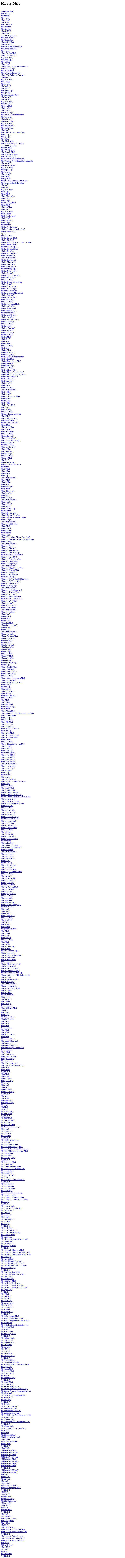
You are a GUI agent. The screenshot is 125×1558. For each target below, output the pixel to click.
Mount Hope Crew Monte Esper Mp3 (15, 537)
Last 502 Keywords (8, 632)
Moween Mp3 (6, 920)
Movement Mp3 (7, 751)
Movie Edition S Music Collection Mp (16, 797)
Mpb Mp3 (5, 1037)
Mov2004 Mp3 (7, 704)
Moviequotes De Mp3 (9, 839)
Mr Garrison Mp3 (8, 1235)
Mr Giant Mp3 (6, 1237)
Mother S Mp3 (6, 284)
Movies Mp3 (6, 841)
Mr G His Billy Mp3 (9, 1230)
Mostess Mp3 (6, 174)
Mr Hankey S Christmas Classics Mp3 (16, 1254)
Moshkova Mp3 (7, 90)
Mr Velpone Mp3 (7, 1419)
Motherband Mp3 (8, 299)
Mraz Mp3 (5, 1448)
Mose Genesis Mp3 (8, 55)
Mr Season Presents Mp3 (10, 1386)
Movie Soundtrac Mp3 (9, 817)
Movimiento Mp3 (8, 858)
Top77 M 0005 (7, 280)
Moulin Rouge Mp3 (8, 513)
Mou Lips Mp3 (7, 487)
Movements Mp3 (7, 768)
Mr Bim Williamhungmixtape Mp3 (14, 1151)
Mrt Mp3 (4, 1525)
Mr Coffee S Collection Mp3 (12, 1193)
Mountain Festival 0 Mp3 (11, 559)
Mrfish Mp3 (5, 1483)
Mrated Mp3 (6, 1444)
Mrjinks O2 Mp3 (7, 1499)
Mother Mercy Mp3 (8, 269)
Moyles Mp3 (6, 938)
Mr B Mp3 (5, 1129)
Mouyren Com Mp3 (8, 696)
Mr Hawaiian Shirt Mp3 (10, 1272)
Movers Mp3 (6, 775)
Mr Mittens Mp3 (7, 1327)
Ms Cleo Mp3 (6, 1554)
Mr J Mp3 (5, 1294)
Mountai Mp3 (6, 542)
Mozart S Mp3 (6, 977)
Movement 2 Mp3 (8, 755)
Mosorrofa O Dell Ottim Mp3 (12, 115)
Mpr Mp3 (4, 1096)
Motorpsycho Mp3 (8, 447)
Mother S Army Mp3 (9, 286)
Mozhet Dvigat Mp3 (9, 1008)
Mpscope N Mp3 (7, 1103)
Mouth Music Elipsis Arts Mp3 (13, 678)
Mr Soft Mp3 (6, 1400)
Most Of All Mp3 (7, 150)
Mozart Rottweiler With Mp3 (12, 973)
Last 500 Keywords (8, 984)
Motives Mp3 (6, 394)
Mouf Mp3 (5, 495)
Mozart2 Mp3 (6, 993)
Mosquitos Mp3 (7, 128)
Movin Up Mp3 (7, 867)
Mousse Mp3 (6, 652)
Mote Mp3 (5, 192)
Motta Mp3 (5, 469)
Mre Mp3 (4, 1481)
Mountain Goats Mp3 (9, 561)
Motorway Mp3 (7, 451)
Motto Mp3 (5, 473)
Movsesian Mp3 (7, 907)
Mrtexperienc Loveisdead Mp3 (13, 1529)
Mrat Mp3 (5, 1433)
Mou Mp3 (5, 484)
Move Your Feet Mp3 (9, 737)
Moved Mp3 (6, 740)
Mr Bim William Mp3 (9, 1144)
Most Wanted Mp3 (8, 156)
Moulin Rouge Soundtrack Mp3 (13, 517)
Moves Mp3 (5, 777)
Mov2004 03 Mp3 (8, 707)
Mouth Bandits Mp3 (9, 667)
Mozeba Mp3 (6, 999)
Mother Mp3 (6, 225)
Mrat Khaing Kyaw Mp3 (10, 1437)
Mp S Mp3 (5, 1015)
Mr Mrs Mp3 (6, 1329)
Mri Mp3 (4, 1492)
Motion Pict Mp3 (7, 366)
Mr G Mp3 (5, 1224)
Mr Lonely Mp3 (7, 1303)
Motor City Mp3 (7, 427)
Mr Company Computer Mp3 (12, 1197)
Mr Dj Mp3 (5, 1213)
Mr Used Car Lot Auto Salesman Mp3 (16, 1415)
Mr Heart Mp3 (6, 1276)
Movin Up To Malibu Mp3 (11, 872)
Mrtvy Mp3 (5, 1547)
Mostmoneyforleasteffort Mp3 (12, 183)
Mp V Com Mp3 (7, 1017)
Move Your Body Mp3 (10, 735)
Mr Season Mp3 (7, 1384)
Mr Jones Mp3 (6, 1301)
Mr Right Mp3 (6, 1367)
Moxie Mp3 (5, 924)
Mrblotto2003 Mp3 (8, 1463)
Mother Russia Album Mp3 (11, 282)
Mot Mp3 (4, 185)
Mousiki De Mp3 (7, 645)
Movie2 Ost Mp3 (7, 834)
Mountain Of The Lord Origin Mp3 (14, 579)
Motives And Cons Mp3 (10, 396)
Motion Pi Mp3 (7, 363)
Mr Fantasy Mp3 (7, 1219)
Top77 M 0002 (7, 742)
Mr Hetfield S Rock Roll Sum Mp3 (14, 1287)
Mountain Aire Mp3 (8, 548)
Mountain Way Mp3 (9, 601)
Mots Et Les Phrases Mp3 (11, 465)
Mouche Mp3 (6, 493)
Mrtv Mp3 (5, 1543)
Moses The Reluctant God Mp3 (13, 75)
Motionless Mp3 (7, 381)
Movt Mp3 (5, 909)
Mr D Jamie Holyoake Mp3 (11, 1208)
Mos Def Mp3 (6, 24)
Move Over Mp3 (7, 726)
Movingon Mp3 (7, 891)
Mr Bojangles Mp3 (8, 1162)
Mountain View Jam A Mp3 (11, 599)
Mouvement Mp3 (7, 691)
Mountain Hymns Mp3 (10, 570)
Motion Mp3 (6, 350)
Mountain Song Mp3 (9, 586)
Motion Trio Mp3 (7, 379)
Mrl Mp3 (4, 1507)
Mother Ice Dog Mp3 (9, 253)
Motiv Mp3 (5, 385)
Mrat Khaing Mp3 (8, 1435)
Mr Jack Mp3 (6, 1296)
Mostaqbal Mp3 (7, 170)
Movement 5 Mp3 (8, 762)
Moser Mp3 (5, 62)
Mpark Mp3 (5, 1032)
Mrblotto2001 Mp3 (8, 1459)
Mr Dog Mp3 (6, 1215)
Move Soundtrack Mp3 (10, 729)
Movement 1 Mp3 (8, 753)
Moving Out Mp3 (8, 885)
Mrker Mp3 (5, 1505)
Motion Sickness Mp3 (9, 377)
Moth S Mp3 (6, 214)
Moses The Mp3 (7, 71)
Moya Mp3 (5, 933)
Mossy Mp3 (5, 137)
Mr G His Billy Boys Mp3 (11, 1232)
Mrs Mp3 (4, 1514)
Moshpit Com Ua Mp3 (10, 95)
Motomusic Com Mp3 (9, 423)
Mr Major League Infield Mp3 (12, 1318)
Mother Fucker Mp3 (9, 244)
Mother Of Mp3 (7, 273)
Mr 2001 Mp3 (6, 1114)
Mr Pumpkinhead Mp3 (10, 1362)
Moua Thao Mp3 (7, 491)
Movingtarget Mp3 (8, 894)
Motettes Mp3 (6, 207)
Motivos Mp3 (6, 401)
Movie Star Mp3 (7, 823)
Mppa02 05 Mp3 (7, 1092)
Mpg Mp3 (5, 1067)
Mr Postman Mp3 (8, 1356)
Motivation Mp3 (7, 388)
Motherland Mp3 (7, 313)
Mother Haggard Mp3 (9, 249)
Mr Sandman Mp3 (8, 1378)
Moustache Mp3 (7, 658)
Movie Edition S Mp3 (9, 792)
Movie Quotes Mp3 (8, 812)
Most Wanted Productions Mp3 (13, 159)
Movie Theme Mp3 (8, 825)
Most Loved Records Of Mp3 (12, 143)
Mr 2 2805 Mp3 (7, 1111)
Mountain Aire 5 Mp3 (9, 550)
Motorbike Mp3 (7, 436)
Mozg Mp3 (5, 1001)
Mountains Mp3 (7, 603)
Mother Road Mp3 (8, 277)
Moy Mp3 (5, 931)
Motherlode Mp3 (7, 321)
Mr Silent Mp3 (6, 1393)
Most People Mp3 (8, 152)
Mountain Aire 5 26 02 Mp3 (12, 555)
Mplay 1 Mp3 (6, 1078)
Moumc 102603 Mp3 (9, 524)
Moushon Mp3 (6, 641)
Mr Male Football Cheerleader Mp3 (14, 1325)
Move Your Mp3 (7, 733)
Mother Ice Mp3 (7, 251)
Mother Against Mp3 (9, 227)
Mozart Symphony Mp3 (10, 988)
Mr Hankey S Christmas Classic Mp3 (15, 1252)
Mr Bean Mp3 (6, 1131)
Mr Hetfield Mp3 (7, 1279)
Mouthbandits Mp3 (8, 680)
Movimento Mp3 (7, 856)
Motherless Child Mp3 (9, 319)
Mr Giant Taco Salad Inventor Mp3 (14, 1239)
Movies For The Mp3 (9, 845)
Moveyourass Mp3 (8, 779)
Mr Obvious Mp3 (8, 1342)
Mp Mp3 (4, 1010)
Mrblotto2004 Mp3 (8, 1466)
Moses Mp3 (5, 64)
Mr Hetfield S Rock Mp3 (10, 1283)
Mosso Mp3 (5, 134)
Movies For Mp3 (7, 843)
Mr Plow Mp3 (6, 1353)
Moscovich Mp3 (7, 42)
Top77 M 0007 (7, 57)
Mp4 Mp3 (5, 1026)
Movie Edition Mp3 (8, 790)
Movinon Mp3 (6, 898)
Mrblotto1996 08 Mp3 (9, 1452)
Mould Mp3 (5, 502)
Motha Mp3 (5, 218)
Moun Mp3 (5, 526)
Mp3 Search (5, 13)
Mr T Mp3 (5, 1404)
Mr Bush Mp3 (6, 1173)
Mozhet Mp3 (6, 1004)
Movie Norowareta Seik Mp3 (12, 803)
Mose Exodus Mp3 (8, 53)
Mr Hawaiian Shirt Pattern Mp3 (13, 1274)
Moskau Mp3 (6, 97)
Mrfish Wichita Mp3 (9, 1485)
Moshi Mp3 (5, 88)
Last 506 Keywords (8, 145)
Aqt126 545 (5, 1468)
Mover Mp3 (5, 773)
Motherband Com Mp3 (10, 304)
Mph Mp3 (5, 1074)
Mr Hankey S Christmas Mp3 (12, 1250)
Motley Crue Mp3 (8, 405)
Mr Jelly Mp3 (6, 1298)
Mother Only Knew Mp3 (10, 275)
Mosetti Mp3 (6, 77)
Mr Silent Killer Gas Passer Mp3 (13, 1395)
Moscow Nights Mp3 (9, 49)
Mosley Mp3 (6, 110)
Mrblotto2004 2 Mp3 (9, 1472)
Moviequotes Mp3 (8, 836)
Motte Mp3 (5, 471)
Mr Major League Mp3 (10, 1316)
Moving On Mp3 (7, 883)
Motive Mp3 (6, 392)
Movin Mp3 (5, 861)
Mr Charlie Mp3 (7, 1184)
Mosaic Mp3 (6, 27)
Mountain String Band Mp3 (11, 590)
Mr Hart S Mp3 (7, 1259)
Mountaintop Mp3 (8, 612)
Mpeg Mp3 (5, 1052)
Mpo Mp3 (5, 1087)
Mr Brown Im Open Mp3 (11, 1166)
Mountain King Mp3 (9, 572)
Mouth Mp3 (5, 665)
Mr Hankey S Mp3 (8, 1246)
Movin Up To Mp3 (8, 869)
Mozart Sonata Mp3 (8, 986)
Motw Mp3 (5, 480)
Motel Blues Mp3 (8, 196)
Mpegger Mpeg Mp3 (9, 1063)
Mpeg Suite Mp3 (7, 1059)
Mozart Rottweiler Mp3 (10, 971)
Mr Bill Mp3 (6, 1136)
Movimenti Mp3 (7, 854)
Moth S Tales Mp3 (8, 216)
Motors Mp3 (6, 449)
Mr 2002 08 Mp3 (7, 1120)
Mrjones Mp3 (6, 1503)
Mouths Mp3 (6, 685)
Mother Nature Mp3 (8, 271)
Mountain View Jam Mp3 (11, 597)
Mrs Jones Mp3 (7, 1516)
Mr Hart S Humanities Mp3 (11, 1261)
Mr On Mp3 (5, 1347)
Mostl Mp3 (5, 176)
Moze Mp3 (5, 997)
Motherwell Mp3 (7, 332)
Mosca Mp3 (5, 33)
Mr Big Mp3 (6, 1133)
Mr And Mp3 (6, 1122)
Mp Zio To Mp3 (7, 1019)
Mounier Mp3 (6, 531)
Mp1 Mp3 (5, 1021)
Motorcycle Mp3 (7, 443)
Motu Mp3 (5, 476)
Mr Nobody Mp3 (7, 1338)
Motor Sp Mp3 (6, 429)
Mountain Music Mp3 (9, 575)
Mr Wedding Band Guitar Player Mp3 (15, 1422)
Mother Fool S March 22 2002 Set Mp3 (16, 242)
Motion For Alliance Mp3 (11, 361)
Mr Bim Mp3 (6, 1142)
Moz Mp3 (5, 942)
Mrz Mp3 (4, 1549)
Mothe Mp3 (5, 222)
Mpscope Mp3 (6, 1100)
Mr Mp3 (4, 1109)
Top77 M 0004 (7, 368)
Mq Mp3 (4, 1107)
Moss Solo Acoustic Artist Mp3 (13, 132)
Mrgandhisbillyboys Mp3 (11, 1488)
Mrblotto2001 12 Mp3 (9, 1461)
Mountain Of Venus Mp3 (10, 581)
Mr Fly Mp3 (5, 1221)
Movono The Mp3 (8, 902)
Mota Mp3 (5, 187)
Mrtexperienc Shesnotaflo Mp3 (13, 1538)
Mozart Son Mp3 (7, 982)
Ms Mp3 (4, 1551)
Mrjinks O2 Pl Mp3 (8, 1501)
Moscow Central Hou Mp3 (11, 46)
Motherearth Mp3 (8, 306)
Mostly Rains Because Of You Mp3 (14, 181)
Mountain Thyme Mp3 (10, 592)
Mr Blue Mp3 (6, 1155)
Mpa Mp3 (5, 1030)
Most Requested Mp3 (9, 154)
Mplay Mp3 (5, 1076)
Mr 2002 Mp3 (6, 1118)
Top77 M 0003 (7, 654)
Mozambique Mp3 (8, 946)
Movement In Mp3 (8, 766)
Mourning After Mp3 (9, 625)
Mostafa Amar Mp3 (8, 165)
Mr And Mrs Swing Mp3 (10, 1127)
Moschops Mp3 (7, 40)
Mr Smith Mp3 (6, 1397)
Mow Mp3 (5, 911)
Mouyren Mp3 (6, 693)
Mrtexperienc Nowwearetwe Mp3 (14, 1532)
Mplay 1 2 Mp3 (7, 1081)
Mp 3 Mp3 (5, 1012)
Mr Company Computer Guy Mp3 (14, 1199)
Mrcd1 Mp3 (5, 1477)
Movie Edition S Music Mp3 (12, 795)
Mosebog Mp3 (6, 60)
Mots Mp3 (5, 460)
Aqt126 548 (5, 1072)
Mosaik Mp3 (6, 31)
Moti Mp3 (5, 341)
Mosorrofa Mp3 (7, 112)
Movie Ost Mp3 (7, 806)
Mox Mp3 (5, 922)
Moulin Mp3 (6, 511)
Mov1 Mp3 (5, 702)
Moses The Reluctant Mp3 (11, 73)
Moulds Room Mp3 (8, 509)
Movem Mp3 (6, 746)
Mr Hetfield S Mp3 (8, 1281)
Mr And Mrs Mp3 (8, 1125)
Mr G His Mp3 (7, 1228)
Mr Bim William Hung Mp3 (12, 1147)
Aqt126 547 (5, 1204)
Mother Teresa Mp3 (8, 297)
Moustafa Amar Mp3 (9, 663)
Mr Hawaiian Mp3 (8, 1268)
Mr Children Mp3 (8, 1188)
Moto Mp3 (5, 407)
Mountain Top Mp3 (8, 594)
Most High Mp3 (7, 141)
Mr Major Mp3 (7, 1312)
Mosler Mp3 (5, 108)
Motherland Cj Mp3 (8, 315)
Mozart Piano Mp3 (8, 966)
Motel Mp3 (5, 194)
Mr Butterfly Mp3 (8, 1175)
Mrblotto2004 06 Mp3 (9, 1470)
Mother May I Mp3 (8, 266)
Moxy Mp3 (5, 927)
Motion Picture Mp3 (9, 370)
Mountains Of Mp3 (8, 605)
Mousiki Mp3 (6, 643)
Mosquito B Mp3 (7, 121)
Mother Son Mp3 (7, 295)
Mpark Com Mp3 (8, 1034)
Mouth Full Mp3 (7, 669)
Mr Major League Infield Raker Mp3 (15, 1320)
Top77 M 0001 (7, 874)
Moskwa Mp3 (6, 106)
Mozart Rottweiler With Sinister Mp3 (15, 975)
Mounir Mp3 (6, 533)
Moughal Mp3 (6, 498)
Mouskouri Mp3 (7, 647)
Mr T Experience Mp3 (9, 1406)
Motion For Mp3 (7, 359)
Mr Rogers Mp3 (7, 1373)
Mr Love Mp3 (6, 1305)
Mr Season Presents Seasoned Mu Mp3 (16, 1391)
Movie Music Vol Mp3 (10, 801)
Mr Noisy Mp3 (7, 1340)
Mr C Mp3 (5, 1177)
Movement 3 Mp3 (8, 757)
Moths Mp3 (5, 339)
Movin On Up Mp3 (8, 865)
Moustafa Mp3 (6, 660)
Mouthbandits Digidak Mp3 (11, 682)
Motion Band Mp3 (8, 352)
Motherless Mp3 (7, 317)
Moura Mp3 (5, 614)
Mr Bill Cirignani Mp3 (9, 1140)
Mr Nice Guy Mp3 (8, 1334)
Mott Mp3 (5, 467)
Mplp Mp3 (5, 1083)
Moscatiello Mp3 (7, 38)
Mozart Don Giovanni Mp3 (11, 955)
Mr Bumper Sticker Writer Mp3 (13, 1169)
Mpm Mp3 (5, 1085)
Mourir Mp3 (5, 619)
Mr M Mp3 (5, 1309)
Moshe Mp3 (5, 84)
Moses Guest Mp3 (8, 68)
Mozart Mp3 (6, 949)
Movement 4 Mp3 (8, 759)
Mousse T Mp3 (7, 656)
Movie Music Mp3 (8, 799)
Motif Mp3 (5, 348)
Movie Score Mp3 (8, 814)
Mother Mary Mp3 (8, 262)
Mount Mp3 (5, 535)
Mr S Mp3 (5, 1375)
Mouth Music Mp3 (8, 674)
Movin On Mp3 (7, 863)
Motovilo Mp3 (6, 454)
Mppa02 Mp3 (6, 1089)
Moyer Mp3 (5, 935)
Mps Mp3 (5, 1098)
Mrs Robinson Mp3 (8, 1518)
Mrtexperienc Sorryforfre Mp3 (12, 1540)
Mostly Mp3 (5, 178)
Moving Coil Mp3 (8, 880)
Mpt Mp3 (4, 1105)
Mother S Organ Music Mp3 (12, 293)
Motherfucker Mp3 (8, 308)
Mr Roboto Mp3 (7, 1371)
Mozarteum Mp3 (7, 995)
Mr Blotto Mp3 (7, 1153)
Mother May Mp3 (8, 264)
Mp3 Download (7, 11)
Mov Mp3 (5, 700)
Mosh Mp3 (5, 82)
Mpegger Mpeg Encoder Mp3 (12, 1065)
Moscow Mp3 (6, 44)
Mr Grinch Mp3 (7, 1241)
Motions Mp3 (6, 383)
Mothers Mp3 (6, 326)
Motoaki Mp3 (6, 410)
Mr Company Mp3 (8, 1195)
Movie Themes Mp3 (9, 828)
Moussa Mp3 (6, 649)
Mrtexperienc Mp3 (8, 1527)
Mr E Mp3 (5, 1217)
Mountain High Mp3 (9, 564)
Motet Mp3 (5, 205)
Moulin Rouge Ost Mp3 (10, 515)
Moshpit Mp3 (6, 93)
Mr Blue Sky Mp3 (8, 1158)
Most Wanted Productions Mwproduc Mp (17, 161)
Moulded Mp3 (6, 504)
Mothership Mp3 (7, 330)
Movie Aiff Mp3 (7, 788)
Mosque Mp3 (6, 117)
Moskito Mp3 (6, 99)
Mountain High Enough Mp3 (12, 568)
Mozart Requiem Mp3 (9, 968)
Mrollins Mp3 (6, 1510)
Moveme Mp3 (6, 748)
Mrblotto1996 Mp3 (8, 1450)
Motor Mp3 (5, 425)
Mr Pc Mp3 (5, 1351)
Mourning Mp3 (7, 623)
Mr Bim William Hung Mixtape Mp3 (15, 1149)
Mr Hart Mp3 (6, 1257)
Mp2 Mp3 (5, 1023)
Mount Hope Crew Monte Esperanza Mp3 (17, 539)
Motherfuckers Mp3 (8, 310)
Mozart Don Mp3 (8, 953)
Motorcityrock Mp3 (8, 438)
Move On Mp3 (7, 724)
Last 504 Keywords (8, 478)
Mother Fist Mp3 (7, 240)
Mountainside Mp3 (8, 608)
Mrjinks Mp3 (6, 1496)
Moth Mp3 (5, 209)
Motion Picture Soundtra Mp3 (12, 372)
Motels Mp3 (5, 198)
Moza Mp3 (5, 944)
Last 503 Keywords (8, 544)
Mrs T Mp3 (5, 1523)
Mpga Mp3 (5, 1070)
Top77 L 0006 (6, 962)
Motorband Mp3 (7, 432)
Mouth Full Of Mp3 (8, 671)
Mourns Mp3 (6, 627)
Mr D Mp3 (5, 1202)
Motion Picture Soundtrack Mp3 (13, 374)
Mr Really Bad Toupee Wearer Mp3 (15, 1364)
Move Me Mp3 (7, 722)
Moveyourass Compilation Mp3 (13, 781)
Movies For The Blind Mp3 (11, 847)
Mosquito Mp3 (6, 119)
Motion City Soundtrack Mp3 (12, 357)
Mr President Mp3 (8, 1360)
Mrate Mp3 (5, 1439)
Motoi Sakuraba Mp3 (9, 418)
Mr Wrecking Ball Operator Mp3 (13, 1428)
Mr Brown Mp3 (7, 1164)
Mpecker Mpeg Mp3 (9, 1045)
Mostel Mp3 (5, 172)
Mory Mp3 (5, 18)
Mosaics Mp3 (6, 29)
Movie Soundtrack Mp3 (10, 819)
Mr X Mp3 (5, 1430)
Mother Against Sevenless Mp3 (13, 229)
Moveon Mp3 (6, 770)
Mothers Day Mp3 (8, 328)
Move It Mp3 (6, 718)
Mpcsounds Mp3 (7, 1039)
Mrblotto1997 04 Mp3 (9, 1457)
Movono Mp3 (6, 900)
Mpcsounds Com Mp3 (9, 1041)
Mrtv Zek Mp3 (6, 1545)
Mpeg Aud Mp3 (7, 1054)
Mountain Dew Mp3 (9, 557)
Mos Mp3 (5, 22)
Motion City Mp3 (8, 355)
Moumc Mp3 (6, 520)
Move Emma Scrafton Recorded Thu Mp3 (17, 713)
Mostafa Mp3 (6, 163)
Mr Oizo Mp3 (6, 1345)
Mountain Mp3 (7, 546)
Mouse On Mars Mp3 (9, 636)
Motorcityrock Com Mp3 (10, 440)
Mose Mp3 (5, 51)
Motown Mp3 (6, 458)
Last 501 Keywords (8, 764)
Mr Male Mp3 (6, 1323)
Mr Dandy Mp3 (7, 1210)
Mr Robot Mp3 (7, 1369)
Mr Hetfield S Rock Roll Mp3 (12, 1285)
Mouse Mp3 (5, 630)
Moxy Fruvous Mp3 (9, 929)
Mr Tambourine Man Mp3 (11, 1411)
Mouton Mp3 (6, 687)
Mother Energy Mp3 (9, 238)
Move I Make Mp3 (8, 715)
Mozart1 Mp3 (6, 990)
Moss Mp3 (5, 130)
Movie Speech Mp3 (8, 821)
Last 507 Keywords (8, 35)
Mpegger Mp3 (6, 1061)
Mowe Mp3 (5, 913)
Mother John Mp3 (8, 255)
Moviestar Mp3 (7, 850)
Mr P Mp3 (5, 1349)
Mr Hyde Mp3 (6, 1290)
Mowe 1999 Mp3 (8, 916)
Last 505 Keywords (8, 258)
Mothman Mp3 (7, 335)
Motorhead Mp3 (7, 445)
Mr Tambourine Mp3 (9, 1408)
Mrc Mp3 (4, 1474)
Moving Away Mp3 (8, 878)
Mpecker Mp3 (6, 1043)
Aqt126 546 (5, 1314)
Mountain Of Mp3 (8, 577)
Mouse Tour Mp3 (8, 638)
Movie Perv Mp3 (7, 810)
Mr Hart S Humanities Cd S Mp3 (14, 1265)
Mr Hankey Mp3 (7, 1243)
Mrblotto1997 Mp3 (8, 1455)
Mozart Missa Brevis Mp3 (11, 964)
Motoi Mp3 (5, 416)
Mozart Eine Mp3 (8, 957)
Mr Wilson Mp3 (7, 1426)
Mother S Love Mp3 (9, 291)
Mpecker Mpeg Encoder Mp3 (12, 1048)
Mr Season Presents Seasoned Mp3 (14, 1389)
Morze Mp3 (5, 20)
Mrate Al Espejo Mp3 (9, 1441)
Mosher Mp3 (6, 86)
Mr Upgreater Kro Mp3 (10, 1413)
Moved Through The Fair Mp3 (13, 744)
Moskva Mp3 (6, 104)
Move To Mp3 (6, 731)
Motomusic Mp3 (7, 421)
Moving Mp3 (6, 876)
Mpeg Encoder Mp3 (9, 1056)
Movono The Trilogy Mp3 (11, 905)
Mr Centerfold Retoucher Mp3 (13, 1180)
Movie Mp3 (5, 784)
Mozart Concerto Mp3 (9, 951)
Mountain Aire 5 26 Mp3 (10, 553)
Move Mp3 (5, 709)
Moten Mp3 (5, 200)
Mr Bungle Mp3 (7, 1171)
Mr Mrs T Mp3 (7, 1331)
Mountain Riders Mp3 (9, 583)
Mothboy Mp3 (6, 220)
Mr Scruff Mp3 (7, 1382)
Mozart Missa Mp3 (8, 960)
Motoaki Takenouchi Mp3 (11, 414)
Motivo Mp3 (6, 399)
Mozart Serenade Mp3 (9, 979)
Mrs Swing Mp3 (7, 1521)
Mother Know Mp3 (8, 260)
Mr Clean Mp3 (6, 1191)
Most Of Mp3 (6, 148)
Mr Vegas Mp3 (7, 1417)
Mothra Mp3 (6, 337)
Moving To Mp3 (7, 889)
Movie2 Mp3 (6, 832)
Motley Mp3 (6, 403)
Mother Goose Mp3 (8, 247)
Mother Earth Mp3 (8, 231)
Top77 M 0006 (7, 167)
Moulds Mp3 (6, 506)
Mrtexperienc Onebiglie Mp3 (12, 1536)
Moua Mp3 (5, 489)
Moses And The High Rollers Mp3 (14, 66)
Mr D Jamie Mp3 (7, 1206)
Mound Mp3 (6, 528)
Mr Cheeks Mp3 (7, 1186)
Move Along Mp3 (8, 711)
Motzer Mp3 (6, 482)
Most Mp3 (5, 139)
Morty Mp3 (5, 16)
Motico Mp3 (6, 344)
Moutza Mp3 (6, 689)
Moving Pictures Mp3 (9, 887)
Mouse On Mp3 (7, 634)
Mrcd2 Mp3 (5, 1479)
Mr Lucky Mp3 (7, 1307)
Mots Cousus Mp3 (8, 462)
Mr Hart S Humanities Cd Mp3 (13, 1263)
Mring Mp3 (5, 1494)
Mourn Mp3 (5, 621)
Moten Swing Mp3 (8, 203)
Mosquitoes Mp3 (7, 126)
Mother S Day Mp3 (8, 288)
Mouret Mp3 (6, 616)
